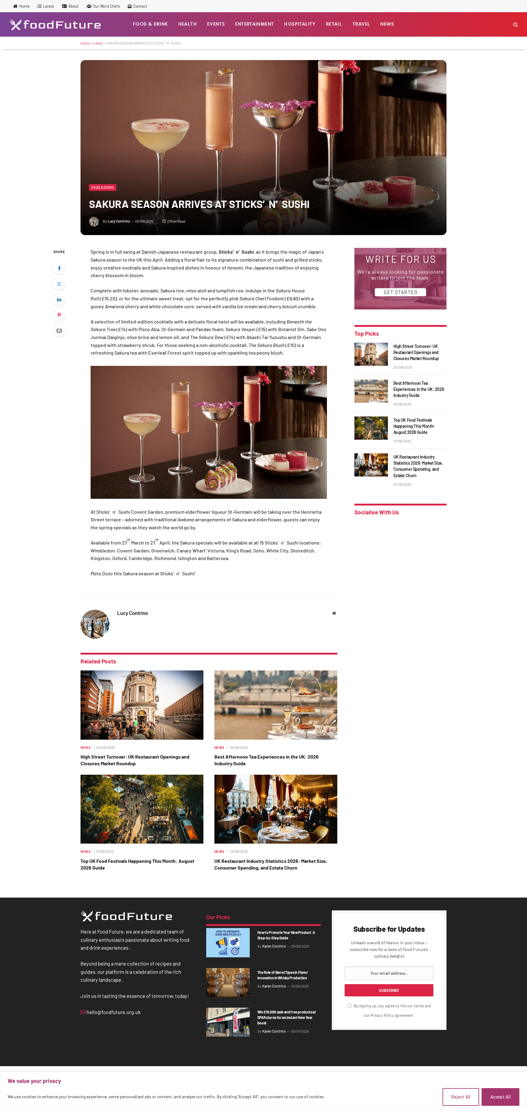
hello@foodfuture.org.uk (113, 1012)
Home (24, 6)
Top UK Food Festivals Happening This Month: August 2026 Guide (137, 864)
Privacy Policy (382, 1015)
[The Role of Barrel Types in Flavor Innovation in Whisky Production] (228, 982)
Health (187, 24)
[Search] (515, 24)
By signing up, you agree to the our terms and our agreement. (392, 1010)
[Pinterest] (59, 315)
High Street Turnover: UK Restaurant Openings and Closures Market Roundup (135, 760)
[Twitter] (59, 284)
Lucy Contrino (119, 221)
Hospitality (299, 24)
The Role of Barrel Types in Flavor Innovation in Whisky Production (282, 975)
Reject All (460, 1096)
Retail (334, 24)
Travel (361, 24)
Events (216, 24)
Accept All (500, 1096)
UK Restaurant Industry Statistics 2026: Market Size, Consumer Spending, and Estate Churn (270, 864)
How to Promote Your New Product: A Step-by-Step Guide (286, 935)
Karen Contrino (274, 946)
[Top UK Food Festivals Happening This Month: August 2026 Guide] (142, 809)
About (73, 6)
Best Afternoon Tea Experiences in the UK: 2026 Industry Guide (266, 760)
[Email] (59, 330)
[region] (263, 1091)
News (387, 24)
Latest (48, 6)
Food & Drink (150, 24)
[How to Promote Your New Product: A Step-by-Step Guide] (228, 942)
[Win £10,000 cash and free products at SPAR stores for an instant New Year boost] (228, 1022)
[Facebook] (59, 268)
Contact (140, 6)
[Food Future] (55, 24)
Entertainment (254, 24)
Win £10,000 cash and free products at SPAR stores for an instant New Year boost (286, 1017)
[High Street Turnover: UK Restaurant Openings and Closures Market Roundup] (142, 705)
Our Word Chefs (106, 6)
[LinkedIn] (59, 299)
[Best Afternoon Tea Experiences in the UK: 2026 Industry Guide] (275, 705)
